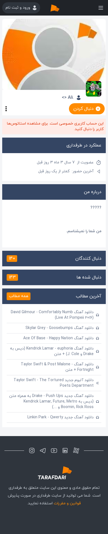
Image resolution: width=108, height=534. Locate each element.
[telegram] (43, 450)
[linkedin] (65, 450)
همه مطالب (18, 296)
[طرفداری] (60, 7)
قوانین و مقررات (67, 503)
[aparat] (76, 450)
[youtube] (54, 450)
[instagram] (32, 450)
